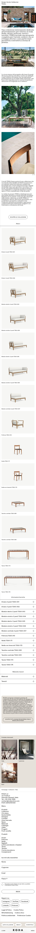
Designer (5, 817)
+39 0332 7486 (9, 799)
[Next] (26, 16)
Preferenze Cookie (24, 915)
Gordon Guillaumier (12, 2)
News (4, 822)
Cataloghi (5, 826)
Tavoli (4, 847)
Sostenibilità (6, 815)
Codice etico (19, 913)
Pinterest (15, 905)
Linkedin (6, 905)
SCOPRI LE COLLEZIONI (18, 217)
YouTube (15, 901)
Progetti (4, 829)
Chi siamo (5, 813)
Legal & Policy (7, 910)
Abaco (18, 925)
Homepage (5, 789)
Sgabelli (4, 843)
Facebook (24, 901)
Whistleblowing (7, 913)
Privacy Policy (14, 885)
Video (4, 827)
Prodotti (4, 810)
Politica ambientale (8, 915)
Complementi (6, 852)
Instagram (6, 901)
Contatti (5, 818)
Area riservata (7, 820)
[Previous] (10, 16)
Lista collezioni (8, 925)
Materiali (5, 824)
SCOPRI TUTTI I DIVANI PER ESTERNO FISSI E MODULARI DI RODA (18, 720)
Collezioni (11, 789)
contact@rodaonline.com (10, 801)
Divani (4, 838)
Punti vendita (6, 831)
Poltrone (5, 839)
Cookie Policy (19, 910)
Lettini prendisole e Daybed (11, 845)
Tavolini (4, 848)
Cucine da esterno (8, 850)
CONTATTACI (29, 925)
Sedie (4, 841)
